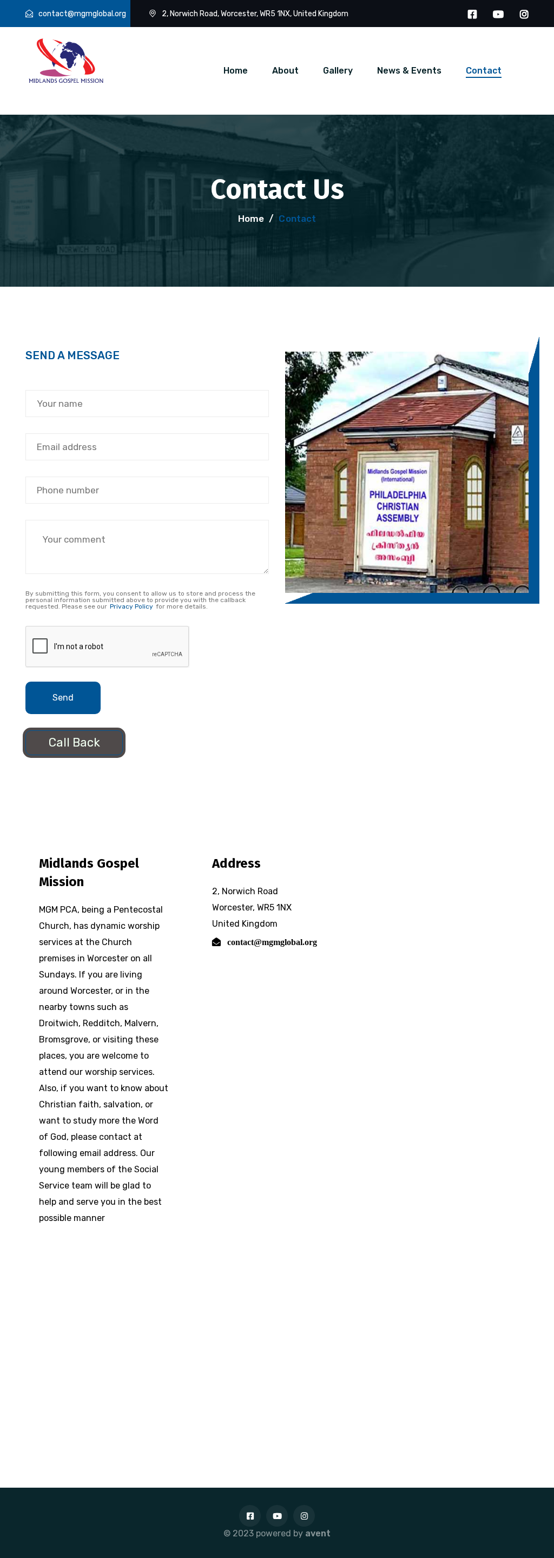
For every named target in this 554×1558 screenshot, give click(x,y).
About (285, 70)
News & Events (409, 70)
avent (318, 1533)
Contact (484, 70)
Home (235, 70)
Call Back (74, 742)
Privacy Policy (131, 606)
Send (63, 697)
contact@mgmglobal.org (82, 13)
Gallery (338, 70)
